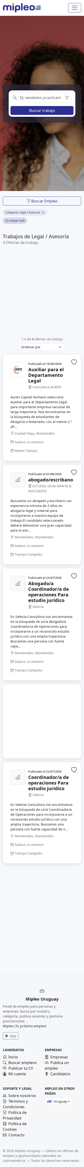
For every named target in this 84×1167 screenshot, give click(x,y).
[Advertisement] (42, 291)
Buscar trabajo (42, 110)
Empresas (59, 1057)
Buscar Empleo (44, 201)
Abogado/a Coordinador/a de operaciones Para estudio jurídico (48, 592)
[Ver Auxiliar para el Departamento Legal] (17, 369)
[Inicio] (19, 8)
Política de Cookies (15, 1126)
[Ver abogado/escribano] (17, 479)
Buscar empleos (22, 1062)
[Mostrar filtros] (66, 97)
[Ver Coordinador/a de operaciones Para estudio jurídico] (17, 777)
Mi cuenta (17, 1073)
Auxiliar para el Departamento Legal (46, 375)
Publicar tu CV (20, 1068)
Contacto (16, 1135)
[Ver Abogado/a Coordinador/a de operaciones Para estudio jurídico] (17, 583)
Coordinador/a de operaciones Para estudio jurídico (48, 782)
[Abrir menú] (74, 7)
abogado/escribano (50, 480)
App (12, 1036)
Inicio (13, 1057)
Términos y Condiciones (15, 1104)
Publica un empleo (57, 1065)
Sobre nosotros (22, 1095)
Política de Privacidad (15, 1115)
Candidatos (60, 1073)
